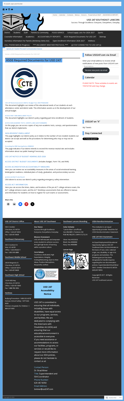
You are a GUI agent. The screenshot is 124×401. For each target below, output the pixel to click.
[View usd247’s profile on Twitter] (6, 9)
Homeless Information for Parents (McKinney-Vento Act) (26, 41)
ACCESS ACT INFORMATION (16, 184)
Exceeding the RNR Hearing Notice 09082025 (19, 146)
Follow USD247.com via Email (100, 54)
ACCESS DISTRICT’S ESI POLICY (15, 177)
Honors (83, 15)
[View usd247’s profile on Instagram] (9, 9)
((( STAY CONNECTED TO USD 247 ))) (86, 45)
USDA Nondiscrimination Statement (105, 232)
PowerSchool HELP (94, 15)
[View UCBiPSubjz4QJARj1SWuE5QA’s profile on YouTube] (12, 9)
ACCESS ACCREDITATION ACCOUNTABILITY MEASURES (27, 167)
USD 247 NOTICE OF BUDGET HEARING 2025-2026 (25, 156)
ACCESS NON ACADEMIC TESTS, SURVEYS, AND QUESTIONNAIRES (26, 123)
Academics (30, 36)
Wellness (91, 41)
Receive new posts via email (96, 70)
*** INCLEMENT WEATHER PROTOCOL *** (50, 45)
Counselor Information (13, 36)
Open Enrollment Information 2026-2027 (69, 41)
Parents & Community (39, 32)
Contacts (70, 15)
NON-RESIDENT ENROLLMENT (17, 133)
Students (16, 32)
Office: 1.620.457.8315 (13, 268)
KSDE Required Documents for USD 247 (80, 36)
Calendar (62, 15)
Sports (100, 32)
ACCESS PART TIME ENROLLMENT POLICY (18, 116)
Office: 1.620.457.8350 (13, 232)
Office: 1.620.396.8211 (13, 250)
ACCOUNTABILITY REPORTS (49, 36)
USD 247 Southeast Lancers (102, 280)
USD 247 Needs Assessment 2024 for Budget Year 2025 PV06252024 (26, 103)
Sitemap (102, 36)
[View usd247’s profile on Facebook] (4, 9)
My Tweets (87, 127)
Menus (77, 15)
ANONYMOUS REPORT (110, 15)
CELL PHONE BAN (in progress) (17, 45)
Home (55, 15)
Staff (25, 32)
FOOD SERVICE (58, 32)
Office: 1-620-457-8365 (13, 285)
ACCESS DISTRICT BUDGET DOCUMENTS (21, 161)
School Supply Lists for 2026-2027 (80, 32)
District (7, 32)
